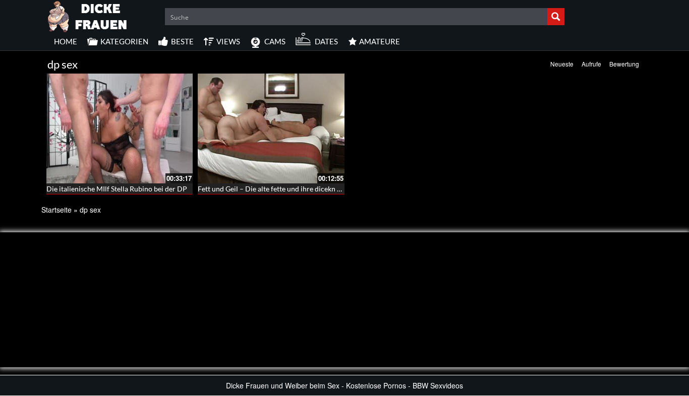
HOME (65, 41)
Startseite (56, 210)
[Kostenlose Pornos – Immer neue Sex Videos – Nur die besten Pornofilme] (88, 15)
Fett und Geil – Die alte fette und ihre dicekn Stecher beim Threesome (306, 188)
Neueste (561, 63)
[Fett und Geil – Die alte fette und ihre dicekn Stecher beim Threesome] (271, 128)
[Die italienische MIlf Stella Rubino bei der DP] (119, 128)
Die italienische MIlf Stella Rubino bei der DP (116, 188)
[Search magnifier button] (555, 16)
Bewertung (624, 63)
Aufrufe (591, 63)
